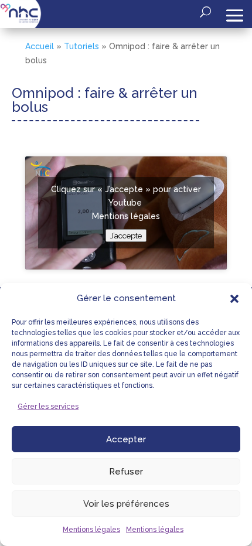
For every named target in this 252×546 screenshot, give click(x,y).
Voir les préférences (126, 504)
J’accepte (126, 235)
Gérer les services (48, 406)
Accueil (39, 46)
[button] (234, 299)
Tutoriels (81, 46)
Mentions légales (91, 529)
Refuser (126, 471)
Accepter (126, 439)
